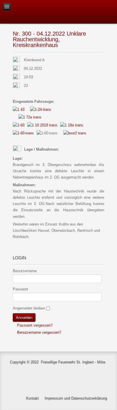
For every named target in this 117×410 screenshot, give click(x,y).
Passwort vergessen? (34, 325)
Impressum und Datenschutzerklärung (76, 398)
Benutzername (25, 271)
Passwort (20, 289)
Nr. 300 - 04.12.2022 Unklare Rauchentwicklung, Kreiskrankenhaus (49, 39)
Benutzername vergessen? (38, 332)
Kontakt (32, 398)
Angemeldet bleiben (29, 308)
